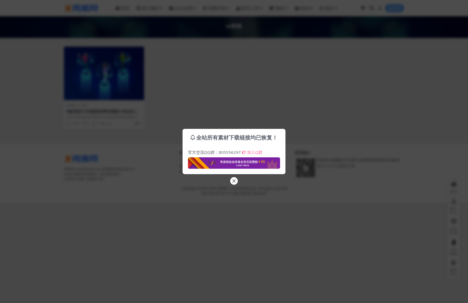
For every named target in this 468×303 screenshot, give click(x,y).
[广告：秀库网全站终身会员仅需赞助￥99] (234, 161)
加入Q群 (254, 152)
